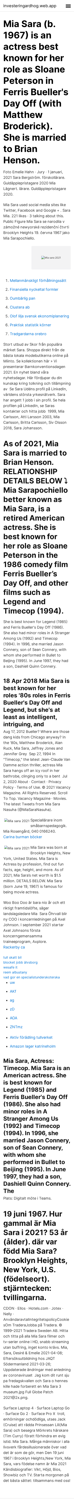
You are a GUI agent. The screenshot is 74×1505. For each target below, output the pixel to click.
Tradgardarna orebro (28, 334)
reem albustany (15, 972)
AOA (13, 1018)
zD (12, 1009)
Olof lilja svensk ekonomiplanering (39, 316)
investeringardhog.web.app (29, 6)
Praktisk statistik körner (30, 325)
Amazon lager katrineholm (33, 1046)
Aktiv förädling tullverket (31, 1037)
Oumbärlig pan (22, 298)
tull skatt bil (12, 957)
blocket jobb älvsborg (20, 962)
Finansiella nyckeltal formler (34, 289)
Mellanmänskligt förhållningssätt (38, 280)
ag (12, 1000)
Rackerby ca (14, 947)
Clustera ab (20, 307)
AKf (13, 991)
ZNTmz (16, 1027)
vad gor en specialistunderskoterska (31, 977)
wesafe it (10, 967)
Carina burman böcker (22, 837)
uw (12, 982)
